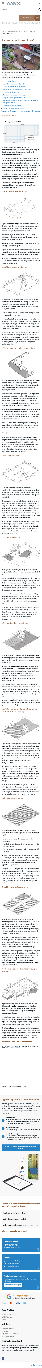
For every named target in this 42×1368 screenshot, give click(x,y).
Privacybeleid (6, 1331)
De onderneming (7, 1314)
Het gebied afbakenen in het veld (14, 84)
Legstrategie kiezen (9, 81)
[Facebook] (3, 1358)
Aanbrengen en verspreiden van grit (14, 95)
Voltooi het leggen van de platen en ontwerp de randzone (21, 111)
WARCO (4, 31)
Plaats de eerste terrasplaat (12, 105)
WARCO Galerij (7, 1317)
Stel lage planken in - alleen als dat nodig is (17, 89)
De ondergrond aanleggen (11, 92)
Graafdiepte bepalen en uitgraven (14, 87)
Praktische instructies (28, 31)
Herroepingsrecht (8, 1336)
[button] (3, 3)
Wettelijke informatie (9, 1328)
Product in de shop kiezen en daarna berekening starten (20, 1147)
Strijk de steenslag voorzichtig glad (14, 98)
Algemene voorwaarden (10, 1334)
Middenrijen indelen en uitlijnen (13, 108)
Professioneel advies (14, 31)
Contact (4, 1320)
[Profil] (35, 3)
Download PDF (15, 1048)
